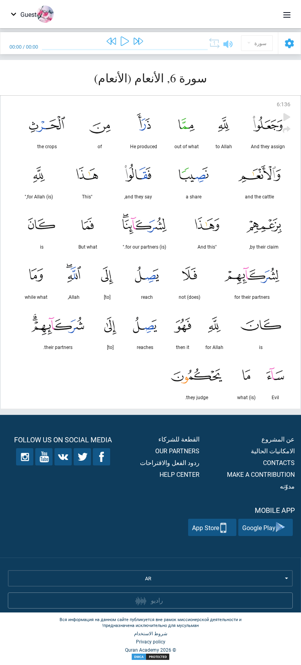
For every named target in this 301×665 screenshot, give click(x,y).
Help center (179, 474)
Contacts (279, 462)
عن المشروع (278, 439)
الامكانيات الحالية (273, 451)
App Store (205, 527)
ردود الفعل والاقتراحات (169, 462)
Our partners (177, 451)
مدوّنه (287, 486)
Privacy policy (150, 641)
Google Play (259, 527)
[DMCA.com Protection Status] (150, 657)
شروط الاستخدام (150, 633)
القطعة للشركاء (178, 439)
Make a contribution (261, 474)
